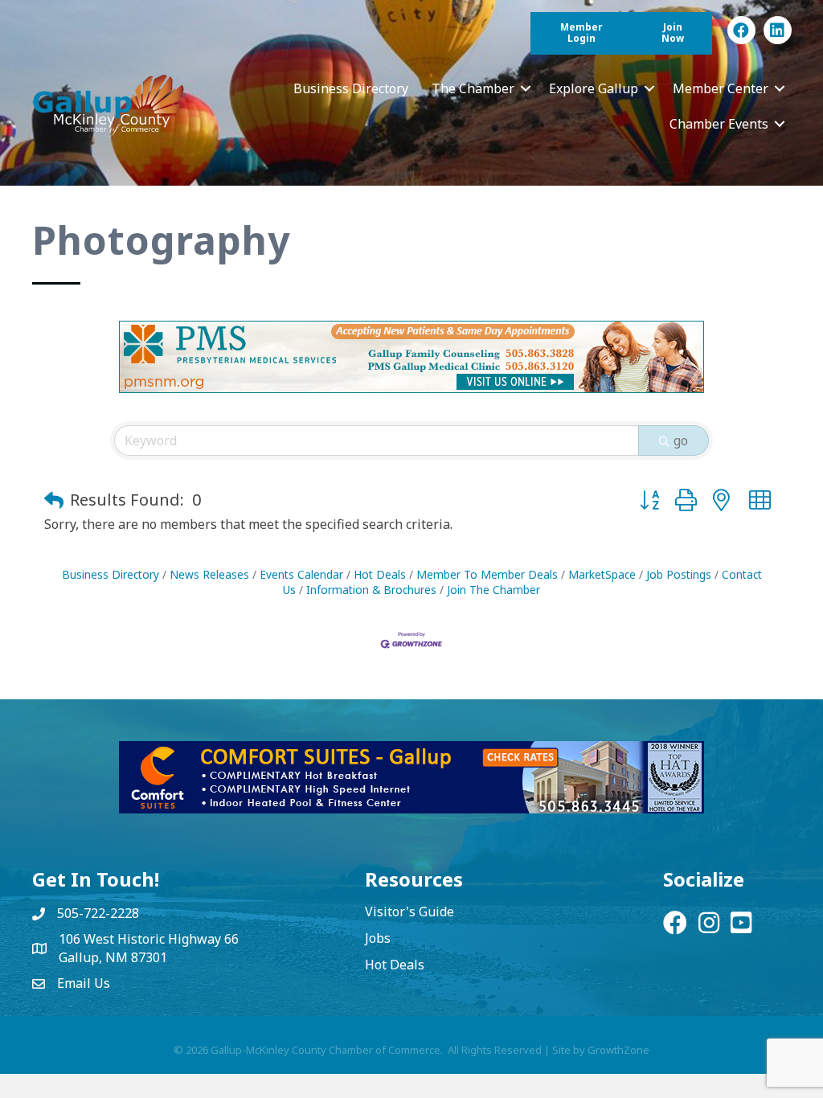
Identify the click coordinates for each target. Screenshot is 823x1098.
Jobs (378, 938)
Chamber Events (718, 124)
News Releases (209, 574)
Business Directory (350, 88)
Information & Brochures (371, 589)
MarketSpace (602, 574)
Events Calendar (301, 574)
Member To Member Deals (487, 574)
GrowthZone (618, 1050)
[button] (53, 499)
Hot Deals (380, 574)
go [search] (681, 440)
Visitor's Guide (409, 911)
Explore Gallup (593, 88)
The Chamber (473, 88)
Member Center (720, 88)
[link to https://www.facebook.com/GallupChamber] (741, 30)
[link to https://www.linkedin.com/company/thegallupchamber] (778, 30)
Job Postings (678, 574)
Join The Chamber (493, 589)
